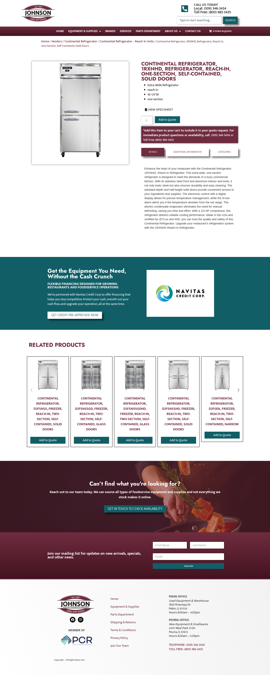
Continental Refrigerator (81, 41)
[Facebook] (72, 619)
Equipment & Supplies (83, 31)
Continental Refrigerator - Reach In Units (127, 41)
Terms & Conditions (123, 630)
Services (125, 31)
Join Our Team (119, 645)
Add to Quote (167, 119)
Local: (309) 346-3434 (210, 8)
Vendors (56, 41)
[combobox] (199, 20)
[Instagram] (80, 619)
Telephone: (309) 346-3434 (187, 644)
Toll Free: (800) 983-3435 (212, 12)
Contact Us (193, 31)
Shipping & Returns (123, 622)
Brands (110, 31)
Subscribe (188, 566)
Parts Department (148, 31)
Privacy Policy (119, 638)
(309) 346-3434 (221, 135)
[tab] (152, 152)
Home (60, 31)
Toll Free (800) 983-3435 (158, 140)
